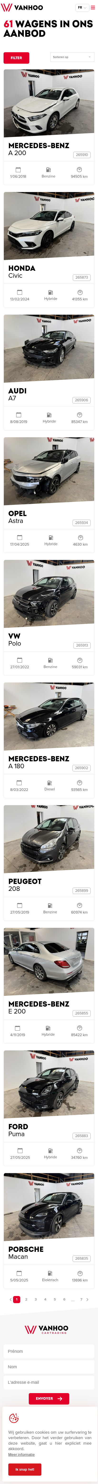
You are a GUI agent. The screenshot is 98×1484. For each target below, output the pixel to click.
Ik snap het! (24, 1469)
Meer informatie (21, 1454)
